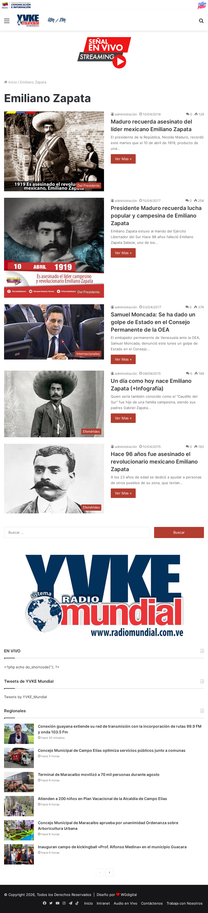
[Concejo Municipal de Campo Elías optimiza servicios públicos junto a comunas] (19, 758)
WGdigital (129, 894)
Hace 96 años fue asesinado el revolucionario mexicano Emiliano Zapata (154, 461)
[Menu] (6, 23)
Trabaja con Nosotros (185, 903)
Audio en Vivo (125, 903)
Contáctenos (152, 903)
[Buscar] (201, 23)
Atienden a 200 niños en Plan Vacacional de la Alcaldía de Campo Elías (102, 798)
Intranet (103, 903)
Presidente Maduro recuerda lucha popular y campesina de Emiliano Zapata (156, 215)
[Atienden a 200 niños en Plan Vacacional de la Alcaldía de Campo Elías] (19, 806)
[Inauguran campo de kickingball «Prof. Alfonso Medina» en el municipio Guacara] (19, 854)
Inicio (12, 82)
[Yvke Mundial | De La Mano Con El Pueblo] (42, 20)
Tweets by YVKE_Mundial (25, 697)
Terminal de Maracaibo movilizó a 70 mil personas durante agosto (99, 774)
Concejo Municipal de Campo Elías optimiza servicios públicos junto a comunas (112, 750)
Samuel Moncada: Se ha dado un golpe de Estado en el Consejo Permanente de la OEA (153, 322)
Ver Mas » (123, 159)
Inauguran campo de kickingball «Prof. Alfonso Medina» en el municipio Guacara (112, 846)
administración (126, 114)
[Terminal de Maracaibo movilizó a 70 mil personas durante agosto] (19, 782)
